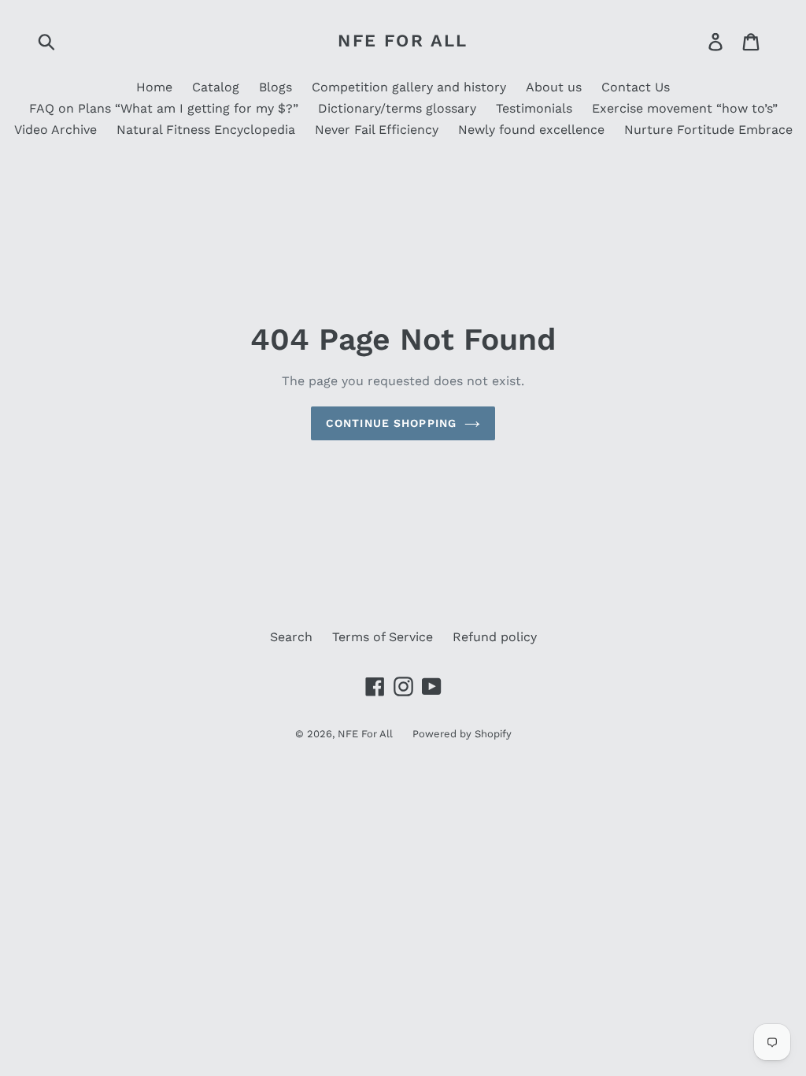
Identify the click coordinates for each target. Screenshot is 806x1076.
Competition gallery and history (409, 87)
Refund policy (495, 636)
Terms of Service (382, 636)
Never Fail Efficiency (376, 129)
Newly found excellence (531, 129)
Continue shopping (391, 423)
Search (291, 636)
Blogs (275, 87)
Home (154, 87)
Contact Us (635, 87)
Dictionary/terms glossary (397, 108)
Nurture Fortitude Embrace (708, 129)
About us (554, 87)
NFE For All (403, 40)
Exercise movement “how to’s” (685, 108)
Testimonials (534, 108)
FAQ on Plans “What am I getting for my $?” (163, 108)
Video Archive (55, 129)
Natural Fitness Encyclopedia (205, 129)
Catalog (215, 87)
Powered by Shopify (462, 734)
